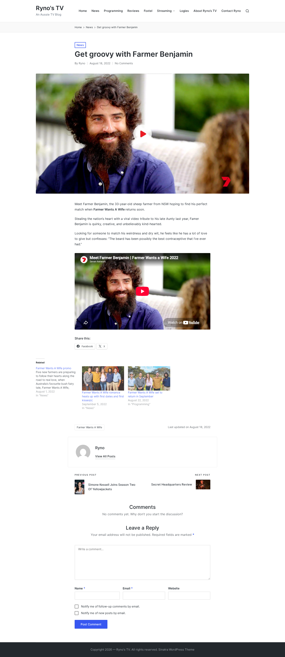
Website (174, 588)
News (80, 45)
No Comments (124, 63)
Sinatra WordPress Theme (176, 649)
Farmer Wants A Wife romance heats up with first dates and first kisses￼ (103, 396)
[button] (105, 456)
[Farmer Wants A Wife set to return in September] (149, 378)
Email (128, 588)
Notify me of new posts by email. (103, 613)
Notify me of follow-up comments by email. (110, 606)
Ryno (99, 448)
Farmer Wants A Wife (89, 427)
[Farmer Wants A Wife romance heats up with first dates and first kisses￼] (103, 378)
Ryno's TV (50, 8)
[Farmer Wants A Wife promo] (59, 381)
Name (80, 588)
